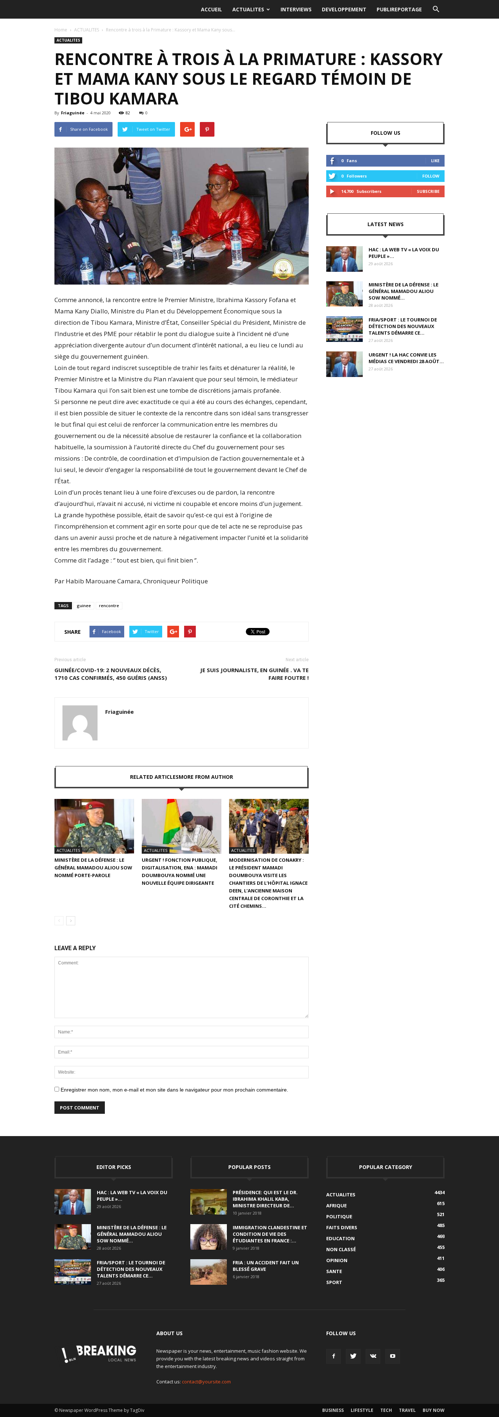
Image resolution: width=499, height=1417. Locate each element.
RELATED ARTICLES (154, 776)
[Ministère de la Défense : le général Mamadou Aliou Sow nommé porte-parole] (94, 826)
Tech (386, 1410)
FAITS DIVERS (341, 1227)
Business (333, 1410)
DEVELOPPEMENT (344, 9)
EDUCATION (340, 1238)
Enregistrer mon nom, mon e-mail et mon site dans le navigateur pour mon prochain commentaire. (174, 1090)
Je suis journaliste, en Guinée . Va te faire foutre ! (254, 673)
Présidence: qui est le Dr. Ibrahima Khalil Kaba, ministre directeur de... (265, 1199)
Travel (407, 1410)
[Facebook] (333, 1356)
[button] (436, 9)
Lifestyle (362, 1410)
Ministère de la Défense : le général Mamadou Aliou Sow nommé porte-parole (93, 868)
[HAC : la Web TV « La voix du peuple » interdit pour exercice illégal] (344, 259)
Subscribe (428, 191)
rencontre (109, 605)
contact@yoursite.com (206, 1381)
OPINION (336, 1260)
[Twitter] (353, 1356)
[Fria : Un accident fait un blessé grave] (208, 1272)
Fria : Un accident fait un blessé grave (266, 1265)
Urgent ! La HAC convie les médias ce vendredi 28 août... (406, 358)
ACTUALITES (248, 9)
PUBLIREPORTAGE (399, 9)
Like (435, 160)
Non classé (341, 1249)
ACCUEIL (211, 9)
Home (60, 30)
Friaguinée (72, 112)
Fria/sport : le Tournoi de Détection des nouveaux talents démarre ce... (403, 326)
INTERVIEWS (296, 9)
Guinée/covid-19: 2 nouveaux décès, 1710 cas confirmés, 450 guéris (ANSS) (110, 673)
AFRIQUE (336, 1205)
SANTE (334, 1271)
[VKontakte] (373, 1356)
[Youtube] (392, 1356)
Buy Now (434, 1410)
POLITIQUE (339, 1216)
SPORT (334, 1282)
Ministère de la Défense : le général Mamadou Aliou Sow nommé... (403, 291)
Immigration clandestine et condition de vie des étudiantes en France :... (270, 1234)
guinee (84, 605)
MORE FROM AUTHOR (206, 776)
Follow (430, 176)
